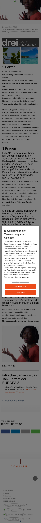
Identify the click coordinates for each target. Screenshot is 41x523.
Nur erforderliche (20, 286)
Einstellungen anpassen (20, 282)
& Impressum (25, 277)
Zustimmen (21, 292)
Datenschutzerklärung (12, 277)
